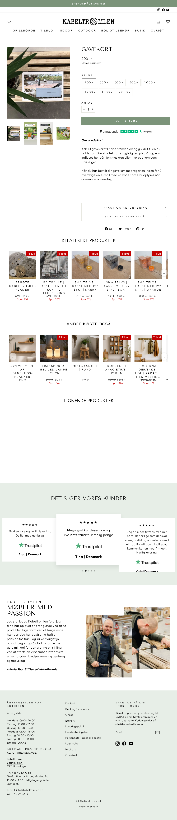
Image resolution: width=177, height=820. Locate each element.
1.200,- (90, 92)
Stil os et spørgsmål (126, 216)
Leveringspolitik (74, 726)
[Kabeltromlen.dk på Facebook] (124, 743)
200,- (89, 82)
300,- (104, 82)
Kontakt (70, 703)
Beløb (87, 75)
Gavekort (71, 755)
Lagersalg (71, 743)
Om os (69, 714)
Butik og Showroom (77, 709)
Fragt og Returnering (126, 207)
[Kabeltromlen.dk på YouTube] (131, 743)
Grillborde (24, 30)
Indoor (66, 30)
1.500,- (107, 92)
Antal (87, 102)
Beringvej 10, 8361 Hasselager (17, 764)
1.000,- (149, 82)
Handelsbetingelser (77, 732)
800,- (133, 82)
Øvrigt (157, 30)
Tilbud (46, 30)
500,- (119, 82)
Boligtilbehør (115, 30)
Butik (140, 30)
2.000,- (124, 92)
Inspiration (71, 749)
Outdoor (87, 30)
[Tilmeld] (157, 732)
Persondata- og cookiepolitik (83, 737)
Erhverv (70, 720)
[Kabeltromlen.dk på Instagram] (117, 743)
